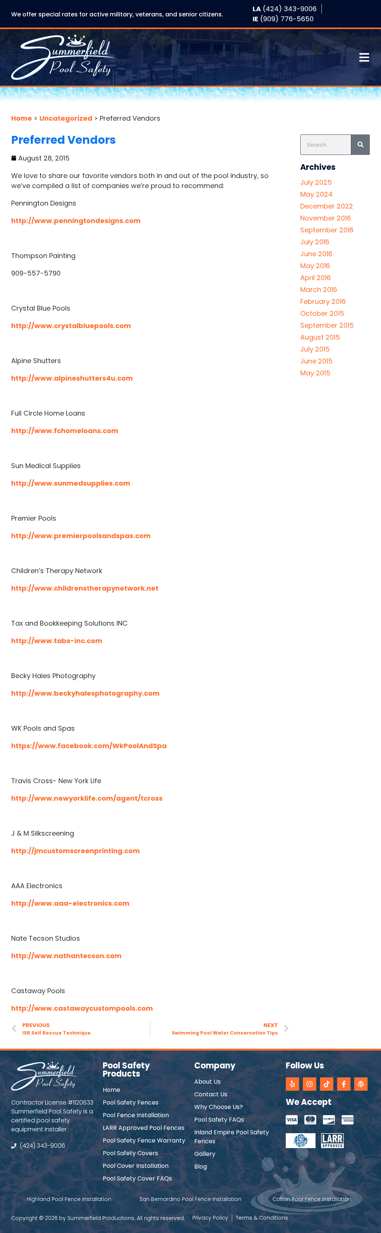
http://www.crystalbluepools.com (71, 325)
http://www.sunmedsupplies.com (70, 483)
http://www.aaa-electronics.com (70, 903)
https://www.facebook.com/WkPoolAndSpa (89, 745)
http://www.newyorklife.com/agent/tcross (87, 798)
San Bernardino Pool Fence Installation (190, 1199)
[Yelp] (292, 1084)
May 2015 (315, 373)
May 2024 (316, 194)
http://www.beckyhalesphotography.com (85, 693)
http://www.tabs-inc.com (56, 640)
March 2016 (318, 289)
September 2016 (326, 230)
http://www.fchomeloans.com (64, 430)
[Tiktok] (326, 1084)
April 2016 (315, 277)
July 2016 (314, 242)
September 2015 (327, 325)
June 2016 (316, 253)
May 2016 (315, 265)
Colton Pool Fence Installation (311, 1199)
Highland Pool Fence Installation (69, 1199)
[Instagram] (309, 1084)
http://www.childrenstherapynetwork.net (85, 588)
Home (21, 118)
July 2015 (315, 349)
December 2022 (326, 206)
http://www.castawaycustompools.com (82, 1008)
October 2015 (322, 313)
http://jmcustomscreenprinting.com (75, 850)
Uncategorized (65, 118)
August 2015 (320, 337)
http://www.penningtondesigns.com (76, 220)
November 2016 (325, 218)
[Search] (360, 144)
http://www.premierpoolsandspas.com (81, 535)
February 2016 (323, 301)
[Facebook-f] (343, 1084)
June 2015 (316, 361)
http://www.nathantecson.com (66, 955)
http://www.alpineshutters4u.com (72, 378)
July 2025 (316, 182)
